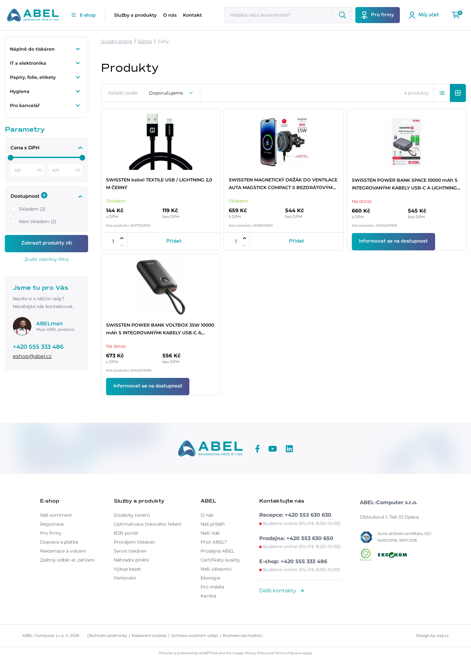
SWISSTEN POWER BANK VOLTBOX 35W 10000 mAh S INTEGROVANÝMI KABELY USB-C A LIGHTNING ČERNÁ (160, 329)
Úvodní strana (116, 41)
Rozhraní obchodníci (242, 635)
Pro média (212, 587)
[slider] (10, 158)
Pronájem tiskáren (134, 542)
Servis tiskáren (130, 551)
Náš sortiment (56, 515)
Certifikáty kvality (220, 560)
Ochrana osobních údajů (194, 635)
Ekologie (210, 578)
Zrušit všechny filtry (46, 259)
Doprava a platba (59, 542)
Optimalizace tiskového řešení (147, 524)
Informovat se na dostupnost (393, 241)
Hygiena (19, 91)
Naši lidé (210, 533)
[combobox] (171, 93)
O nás (170, 15)
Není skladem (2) (37, 221)
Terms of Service (288, 653)
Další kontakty (278, 591)
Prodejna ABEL (217, 551)
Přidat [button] (173, 241)
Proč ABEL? (214, 542)
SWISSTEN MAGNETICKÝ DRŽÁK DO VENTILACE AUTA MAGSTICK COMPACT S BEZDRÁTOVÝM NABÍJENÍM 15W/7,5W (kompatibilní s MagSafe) (283, 184)
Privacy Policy (256, 653)
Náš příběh (213, 524)
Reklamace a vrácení (63, 551)
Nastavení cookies (149, 635)
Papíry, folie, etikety (33, 77)
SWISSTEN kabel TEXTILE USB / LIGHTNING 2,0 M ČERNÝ (159, 183)
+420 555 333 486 (38, 346)
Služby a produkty (135, 15)
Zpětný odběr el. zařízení (67, 560)
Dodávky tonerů (132, 515)
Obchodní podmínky (107, 635)
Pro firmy (51, 533)
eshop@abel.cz (32, 356)
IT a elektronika (28, 63)
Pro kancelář (25, 105)
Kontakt (192, 15)
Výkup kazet (127, 569)
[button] (442, 93)
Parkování (125, 578)
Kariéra (208, 596)
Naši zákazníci (216, 569)
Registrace (52, 524)
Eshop (145, 41)
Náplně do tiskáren (32, 49)
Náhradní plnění (131, 560)
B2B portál (126, 533)
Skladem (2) (32, 209)
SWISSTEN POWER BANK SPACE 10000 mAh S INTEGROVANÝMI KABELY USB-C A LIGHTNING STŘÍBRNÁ (405, 184)
